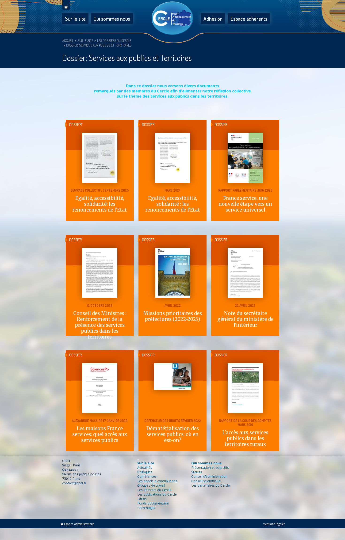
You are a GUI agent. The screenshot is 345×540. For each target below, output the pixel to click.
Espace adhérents (248, 18)
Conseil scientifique (205, 481)
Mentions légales (274, 524)
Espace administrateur (79, 524)
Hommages (146, 507)
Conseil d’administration (209, 476)
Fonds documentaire (153, 503)
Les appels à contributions (157, 481)
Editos (142, 499)
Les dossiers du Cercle (154, 490)
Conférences (147, 476)
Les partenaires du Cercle (210, 485)
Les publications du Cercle (157, 494)
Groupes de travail (151, 485)
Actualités (144, 467)
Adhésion (212, 18)
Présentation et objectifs (210, 467)
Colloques (144, 472)
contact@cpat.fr (74, 483)
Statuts (196, 472)
